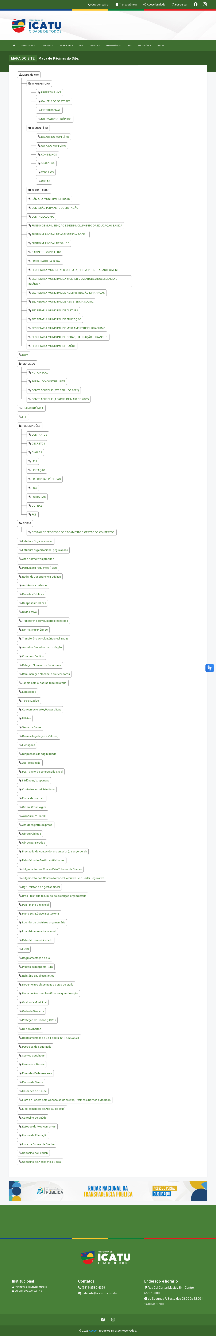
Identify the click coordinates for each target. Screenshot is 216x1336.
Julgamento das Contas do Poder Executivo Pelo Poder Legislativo (63, 878)
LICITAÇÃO (38, 470)
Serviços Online (31, 727)
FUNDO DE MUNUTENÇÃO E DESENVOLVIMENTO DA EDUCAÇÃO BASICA (77, 225)
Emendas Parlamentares (37, 1073)
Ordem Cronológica (34, 807)
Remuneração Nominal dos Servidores (46, 674)
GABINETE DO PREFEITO (46, 252)
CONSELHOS (49, 154)
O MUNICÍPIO (46, 45)
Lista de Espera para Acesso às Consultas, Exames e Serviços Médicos (66, 1100)
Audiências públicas (34, 585)
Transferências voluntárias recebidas (45, 620)
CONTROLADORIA (43, 216)
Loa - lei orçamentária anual (39, 931)
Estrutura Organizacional (37, 541)
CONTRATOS (39, 434)
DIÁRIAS (37, 452)
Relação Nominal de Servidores (41, 665)
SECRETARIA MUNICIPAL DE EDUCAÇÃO (56, 319)
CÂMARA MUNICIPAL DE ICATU (51, 198)
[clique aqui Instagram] (113, 1319)
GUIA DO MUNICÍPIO (53, 145)
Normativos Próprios (35, 629)
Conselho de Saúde (34, 1117)
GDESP (160, 45)
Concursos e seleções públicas (41, 709)
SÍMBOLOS (48, 163)
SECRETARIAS (66, 45)
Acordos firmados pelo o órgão (42, 647)
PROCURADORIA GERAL (46, 261)
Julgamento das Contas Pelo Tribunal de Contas (52, 869)
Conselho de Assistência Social (41, 1161)
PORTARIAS (39, 496)
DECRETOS (38, 443)
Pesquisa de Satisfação (36, 1046)
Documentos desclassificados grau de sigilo (50, 993)
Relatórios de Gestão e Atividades (43, 860)
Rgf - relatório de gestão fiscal (41, 887)
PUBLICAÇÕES (144, 45)
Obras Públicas (31, 833)
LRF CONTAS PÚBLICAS (46, 479)
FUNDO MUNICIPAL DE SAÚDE (50, 243)
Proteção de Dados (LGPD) (38, 1020)
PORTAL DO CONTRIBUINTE (48, 381)
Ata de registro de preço (37, 824)
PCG (34, 487)
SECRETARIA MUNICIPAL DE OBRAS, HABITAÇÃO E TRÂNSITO (70, 337)
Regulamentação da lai (36, 958)
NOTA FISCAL (40, 372)
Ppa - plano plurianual (35, 904)
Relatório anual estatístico (38, 975)
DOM (81, 45)
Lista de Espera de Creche (38, 1144)
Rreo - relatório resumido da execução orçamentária (54, 895)
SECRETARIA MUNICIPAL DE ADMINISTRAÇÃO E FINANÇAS (68, 292)
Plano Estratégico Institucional (40, 913)
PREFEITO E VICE (51, 92)
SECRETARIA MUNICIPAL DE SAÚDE (54, 346)
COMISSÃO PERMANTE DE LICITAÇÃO (55, 207)
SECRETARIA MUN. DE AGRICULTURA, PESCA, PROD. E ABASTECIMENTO (76, 269)
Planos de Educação (34, 1135)
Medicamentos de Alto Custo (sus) (43, 1108)
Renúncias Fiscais (33, 1064)
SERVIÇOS (94, 45)
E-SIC (25, 949)
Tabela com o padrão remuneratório (44, 682)
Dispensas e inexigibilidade (39, 753)
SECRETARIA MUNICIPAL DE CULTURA (55, 310)
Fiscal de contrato (33, 798)
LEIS (34, 461)
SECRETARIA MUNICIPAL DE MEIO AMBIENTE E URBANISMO (68, 328)
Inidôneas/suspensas (35, 780)
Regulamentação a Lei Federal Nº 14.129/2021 (50, 1037)
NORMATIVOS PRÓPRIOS (56, 119)
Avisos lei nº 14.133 (34, 816)
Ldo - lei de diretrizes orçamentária (43, 922)
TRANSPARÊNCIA (113, 45)
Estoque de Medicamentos (38, 1126)
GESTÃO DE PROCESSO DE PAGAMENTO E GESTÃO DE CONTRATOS (73, 532)
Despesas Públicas (34, 603)
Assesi (93, 1330)
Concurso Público (33, 656)
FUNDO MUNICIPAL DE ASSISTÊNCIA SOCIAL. (60, 234)
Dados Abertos (31, 1029)
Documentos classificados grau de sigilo (47, 984)
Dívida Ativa (29, 611)
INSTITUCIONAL (51, 110)
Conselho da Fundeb (35, 1153)
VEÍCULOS (47, 172)
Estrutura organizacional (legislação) (45, 550)
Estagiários (29, 691)
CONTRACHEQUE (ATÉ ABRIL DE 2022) (55, 390)
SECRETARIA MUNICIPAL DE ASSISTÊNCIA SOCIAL (62, 301)
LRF (128, 45)
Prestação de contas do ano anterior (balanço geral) (54, 851)
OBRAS (45, 181)
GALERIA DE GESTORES (55, 101)
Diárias (26, 718)
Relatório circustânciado (37, 940)
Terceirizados (30, 700)
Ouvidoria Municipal (34, 1002)
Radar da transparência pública (41, 576)
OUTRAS (37, 505)
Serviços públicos (33, 1055)
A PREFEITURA (28, 45)
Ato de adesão (31, 762)
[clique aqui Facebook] (103, 1319)
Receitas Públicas (33, 594)
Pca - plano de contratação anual (42, 771)
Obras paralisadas (33, 842)
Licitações (28, 745)
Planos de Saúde (32, 1082)
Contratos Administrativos (38, 789)
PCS (34, 514)
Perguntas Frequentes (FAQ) (39, 567)
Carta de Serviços (33, 1011)
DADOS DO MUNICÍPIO (55, 136)
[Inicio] (14, 45)
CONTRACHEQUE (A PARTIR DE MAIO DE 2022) (60, 399)
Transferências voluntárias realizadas (45, 638)
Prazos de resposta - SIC (37, 966)
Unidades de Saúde (34, 1091)
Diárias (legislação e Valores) (40, 736)
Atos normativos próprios (38, 558)
